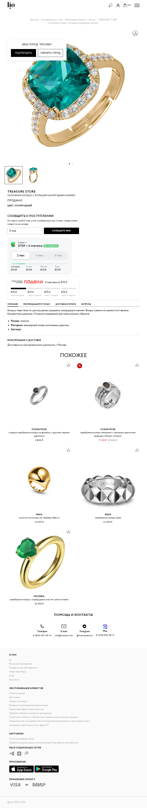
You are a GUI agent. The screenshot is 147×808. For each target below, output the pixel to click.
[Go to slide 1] (69, 163)
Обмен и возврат (18, 701)
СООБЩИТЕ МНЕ (61, 230)
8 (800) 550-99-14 (42, 633)
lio (10, 660)
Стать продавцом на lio (21, 739)
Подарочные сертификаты (23, 667)
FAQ (11, 676)
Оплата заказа (17, 693)
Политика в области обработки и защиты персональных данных (43, 717)
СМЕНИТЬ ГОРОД (50, 53)
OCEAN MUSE (39, 429)
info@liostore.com (64, 633)
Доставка (14, 697)
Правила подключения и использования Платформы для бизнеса (43, 742)
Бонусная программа (20, 664)
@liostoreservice (85, 633)
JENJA (39, 514)
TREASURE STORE (21, 191)
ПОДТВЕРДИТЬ (23, 53)
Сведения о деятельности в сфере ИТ (29, 725)
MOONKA (39, 596)
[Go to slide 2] (72, 163)
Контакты (14, 679)
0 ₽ (129, 5)
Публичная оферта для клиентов (26, 709)
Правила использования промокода (28, 705)
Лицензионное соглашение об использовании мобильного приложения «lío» (49, 721)
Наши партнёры (17, 671)
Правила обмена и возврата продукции (30, 713)
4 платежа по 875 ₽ (56, 282)
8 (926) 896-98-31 (105, 633)
